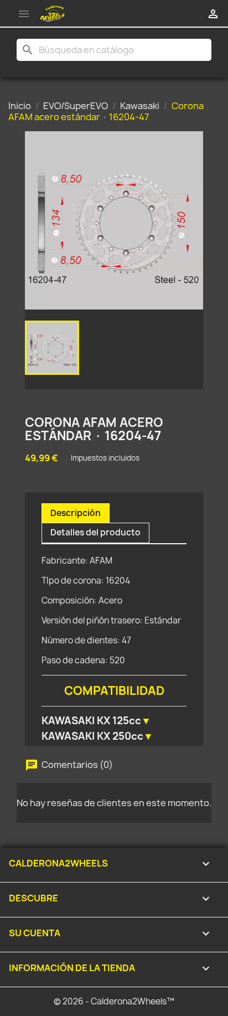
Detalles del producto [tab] (95, 532)
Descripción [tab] (75, 513)
